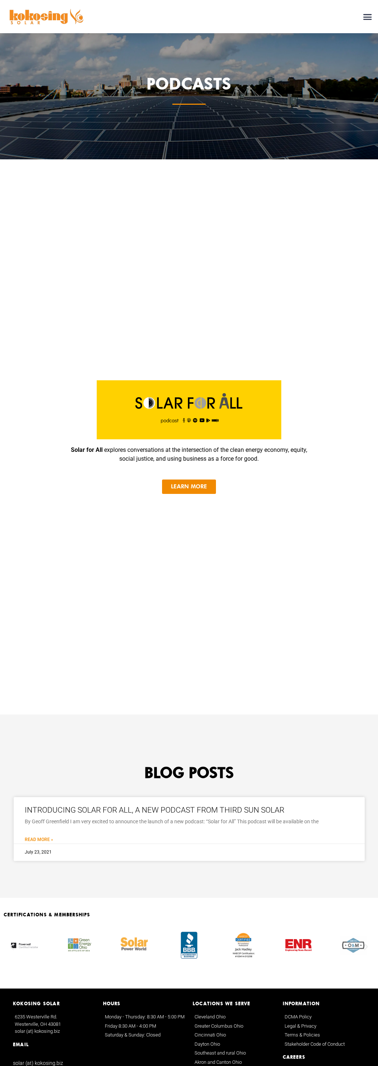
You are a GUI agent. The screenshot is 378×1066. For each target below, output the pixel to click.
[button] (368, 17)
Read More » (39, 839)
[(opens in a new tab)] (189, 409)
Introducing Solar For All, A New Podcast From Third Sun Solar (154, 810)
